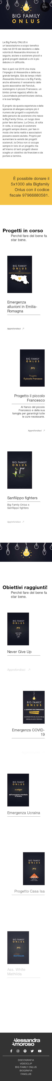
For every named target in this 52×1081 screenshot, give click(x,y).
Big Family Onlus (26, 1067)
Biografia (26, 1070)
